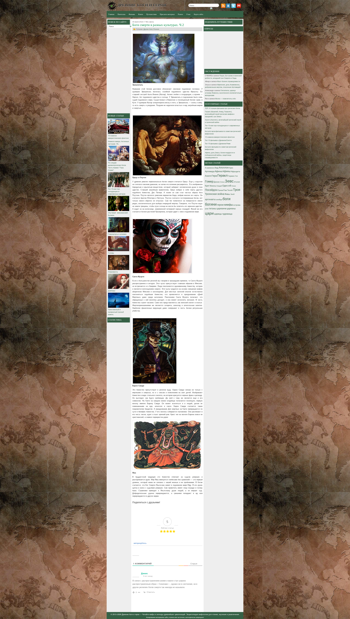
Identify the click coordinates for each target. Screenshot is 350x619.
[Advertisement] (119, 71)
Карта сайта (198, 14)
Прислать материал (167, 14)
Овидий (219, 186)
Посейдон (211, 190)
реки (206, 208)
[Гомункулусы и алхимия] (118, 231)
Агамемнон (209, 167)
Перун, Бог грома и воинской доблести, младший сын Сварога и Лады (223, 76)
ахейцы (219, 199)
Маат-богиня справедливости (228, 81)
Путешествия (151, 14)
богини (211, 204)
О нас (188, 14)
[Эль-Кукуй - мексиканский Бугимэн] (118, 210)
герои (220, 204)
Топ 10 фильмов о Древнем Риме (218, 143)
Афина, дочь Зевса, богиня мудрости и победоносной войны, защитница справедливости (220, 155)
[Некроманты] (118, 269)
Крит (207, 185)
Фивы (227, 193)
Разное (156, 29)
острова (236, 204)
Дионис (217, 181)
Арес (231, 167)
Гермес (231, 175)
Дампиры (111, 290)
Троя (236, 189)
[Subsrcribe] (223, 7)
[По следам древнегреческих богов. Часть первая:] (118, 160)
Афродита (235, 171)
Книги (140, 14)
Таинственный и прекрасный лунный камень (116, 312)
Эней (232, 194)
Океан (233, 186)
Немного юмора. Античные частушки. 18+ (118, 142)
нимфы (228, 204)
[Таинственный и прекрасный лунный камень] (118, 307)
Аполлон (224, 167)
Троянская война (214, 193)
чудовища (227, 213)
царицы (218, 213)
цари (209, 213)
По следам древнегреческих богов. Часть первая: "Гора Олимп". (117, 166)
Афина (218, 171)
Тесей (230, 190)
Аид (216, 167)
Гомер (209, 181)
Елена (222, 182)
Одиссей (226, 185)
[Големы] (118, 250)
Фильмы (132, 14)
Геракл (222, 175)
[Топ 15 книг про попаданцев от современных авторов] (118, 186)
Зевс (229, 181)
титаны (212, 208)
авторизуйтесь (139, 543)
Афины (226, 171)
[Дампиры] (118, 288)
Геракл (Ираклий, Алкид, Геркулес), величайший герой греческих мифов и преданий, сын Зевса (219, 114)
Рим (225, 190)
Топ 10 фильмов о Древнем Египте (218, 140)
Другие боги (148, 29)
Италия (237, 182)
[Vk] (228, 7)
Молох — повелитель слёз (225, 98)
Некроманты (113, 272)
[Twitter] (233, 7)
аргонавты (210, 199)
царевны (231, 208)
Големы (111, 253)
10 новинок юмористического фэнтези (118, 136)
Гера (214, 175)
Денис (144, 573)
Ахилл (208, 175)
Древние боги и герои (130, 614)
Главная (111, 14)
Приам (220, 190)
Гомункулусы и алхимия (117, 234)
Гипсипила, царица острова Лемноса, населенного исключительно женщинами (223, 92)
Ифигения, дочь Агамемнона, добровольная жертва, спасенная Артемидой (222, 85)
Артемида (209, 171)
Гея (236, 176)
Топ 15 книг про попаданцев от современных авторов (116, 191)
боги (227, 198)
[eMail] (239, 7)
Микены (213, 185)
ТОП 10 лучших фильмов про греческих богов (222, 108)
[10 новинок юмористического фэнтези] (118, 133)
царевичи (221, 208)
